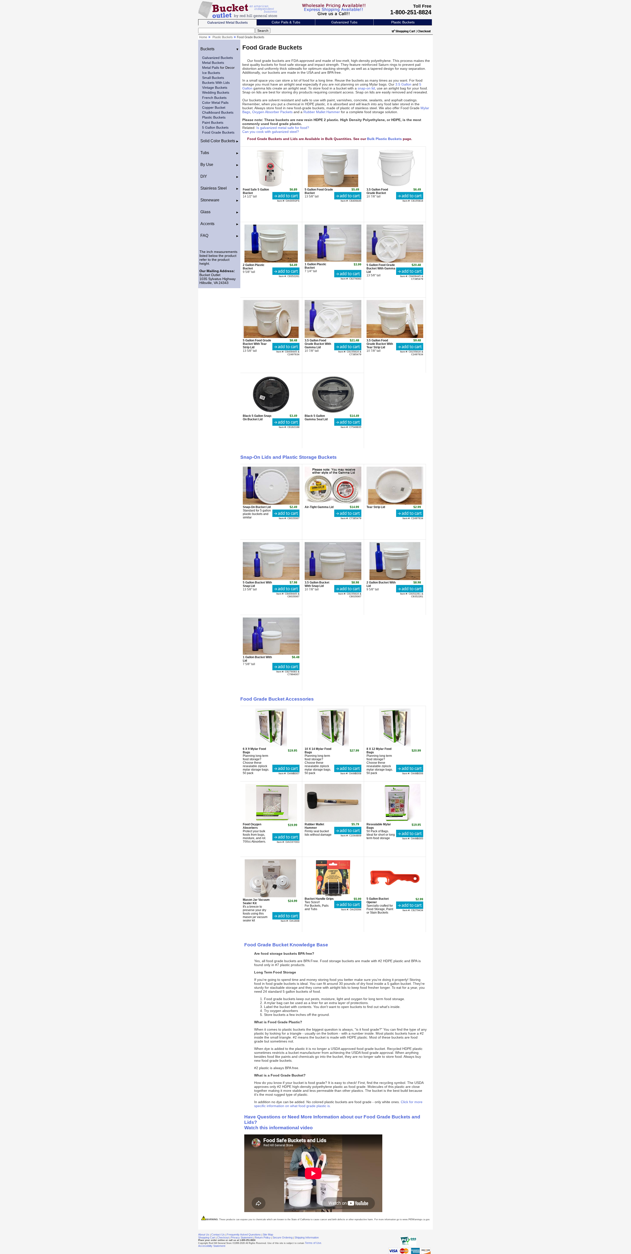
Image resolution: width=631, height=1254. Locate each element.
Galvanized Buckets (217, 58)
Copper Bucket (213, 107)
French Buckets (214, 98)
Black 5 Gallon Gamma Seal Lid (316, 417)
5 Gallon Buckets (215, 127)
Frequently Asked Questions (244, 1234)
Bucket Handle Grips (319, 899)
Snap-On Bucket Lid (257, 507)
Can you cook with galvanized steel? (270, 132)
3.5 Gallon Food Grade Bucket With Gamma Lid (318, 344)
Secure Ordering (283, 1237)
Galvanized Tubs (344, 22)
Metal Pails (210, 68)
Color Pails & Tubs (286, 22)
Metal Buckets (213, 63)
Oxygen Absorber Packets (272, 112)
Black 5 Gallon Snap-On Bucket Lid (257, 417)
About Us (203, 1234)
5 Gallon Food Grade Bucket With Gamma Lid (381, 268)
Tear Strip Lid (376, 507)
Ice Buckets (211, 73)
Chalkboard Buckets (217, 112)
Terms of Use (313, 1242)
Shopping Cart (206, 1237)
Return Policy (263, 1237)
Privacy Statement (242, 1237)
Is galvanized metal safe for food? (282, 128)
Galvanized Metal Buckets (227, 22)
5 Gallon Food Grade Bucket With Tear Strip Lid (257, 344)
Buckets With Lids (216, 83)
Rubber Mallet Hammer (321, 112)
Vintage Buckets (214, 87)
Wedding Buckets (215, 92)
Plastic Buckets (403, 22)
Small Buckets (213, 78)
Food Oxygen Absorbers (252, 826)
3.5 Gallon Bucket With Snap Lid (317, 584)
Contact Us (218, 1234)
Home (203, 37)
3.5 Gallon (403, 84)
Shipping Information (307, 1237)
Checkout (223, 1237)
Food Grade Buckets (218, 132)
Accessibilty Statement (211, 1245)
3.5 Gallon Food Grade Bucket (377, 191)
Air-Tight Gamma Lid (319, 507)
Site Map (268, 1234)
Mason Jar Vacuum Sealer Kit (256, 901)
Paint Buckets (212, 122)
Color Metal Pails (215, 103)
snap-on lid (366, 88)
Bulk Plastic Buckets (384, 139)
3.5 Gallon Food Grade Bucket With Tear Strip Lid (380, 344)
